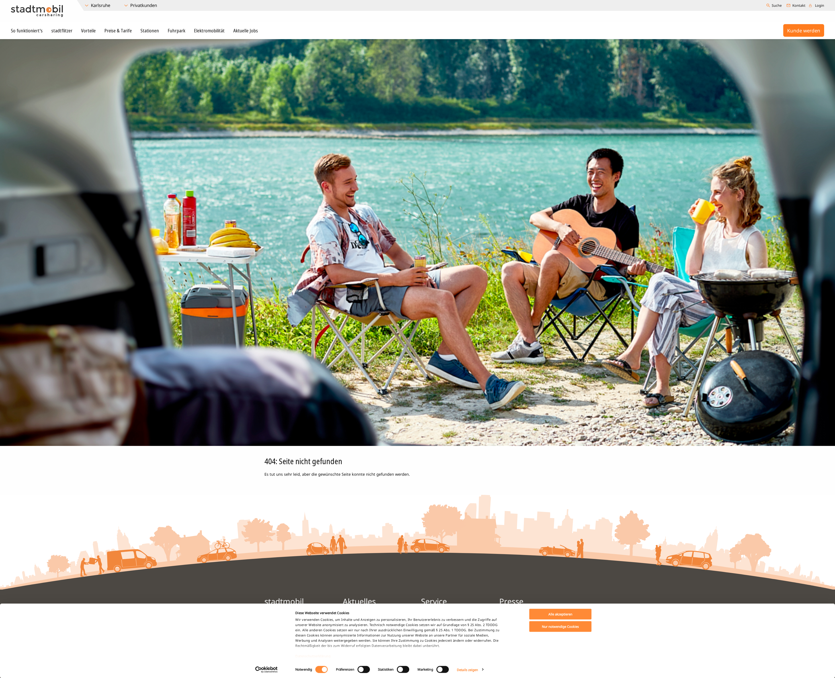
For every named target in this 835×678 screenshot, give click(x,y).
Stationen (149, 30)
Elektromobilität (209, 30)
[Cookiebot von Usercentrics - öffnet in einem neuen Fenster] (266, 669)
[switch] (363, 669)
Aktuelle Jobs (245, 30)
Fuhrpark (176, 30)
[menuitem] (774, 5)
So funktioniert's (27, 30)
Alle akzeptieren (560, 614)
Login (819, 5)
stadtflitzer (61, 30)
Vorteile (88, 30)
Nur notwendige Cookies (560, 626)
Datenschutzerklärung (313, 656)
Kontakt (798, 5)
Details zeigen (467, 669)
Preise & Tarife (118, 30)
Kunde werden (803, 30)
